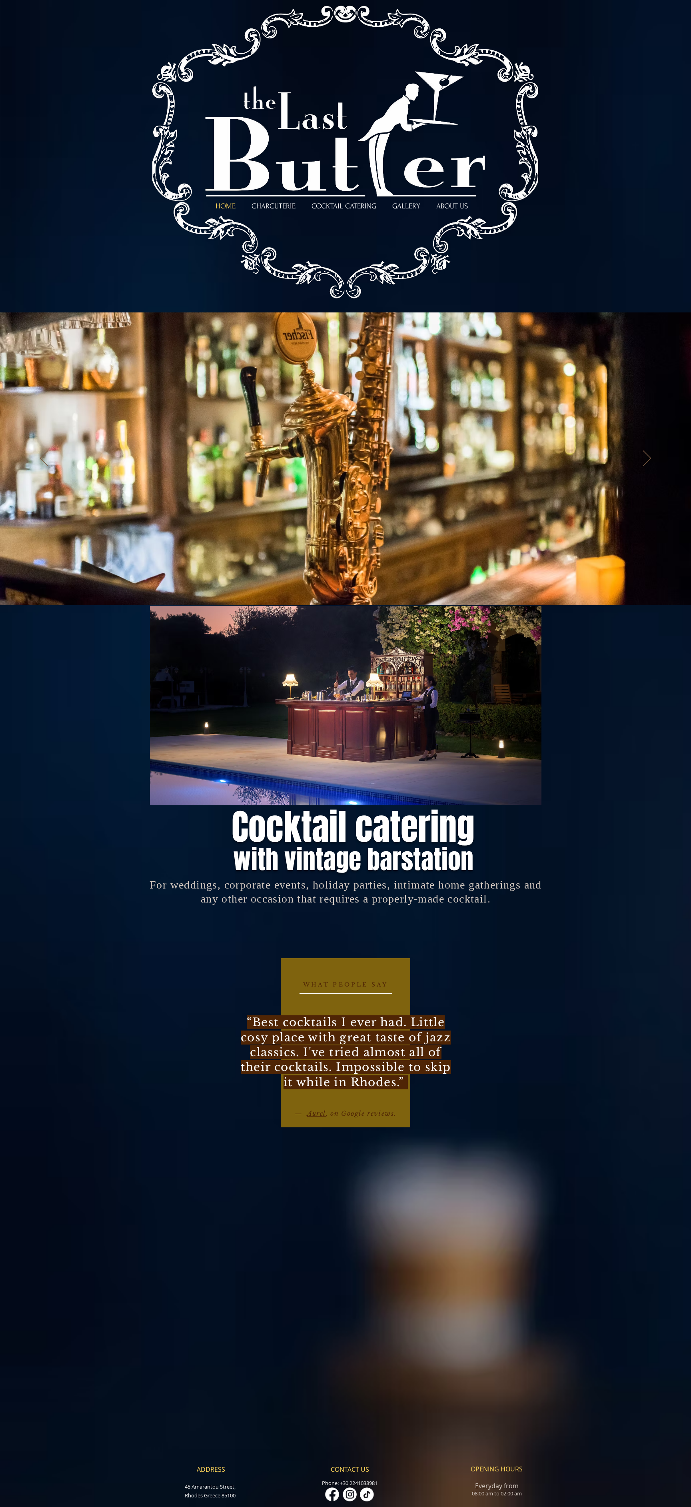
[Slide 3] (353, 589)
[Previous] (44, 458)
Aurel (316, 1113)
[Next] (647, 458)
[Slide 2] (345, 589)
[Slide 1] (338, 589)
